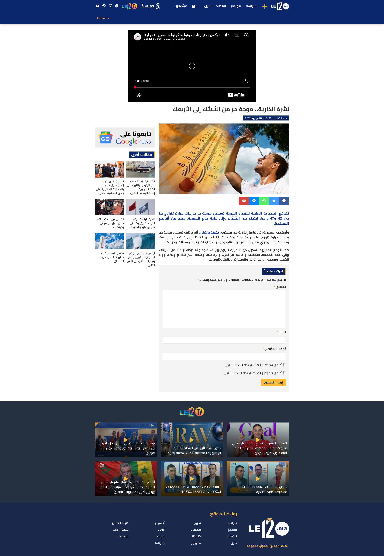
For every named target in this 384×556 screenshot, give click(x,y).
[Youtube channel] (97, 6)
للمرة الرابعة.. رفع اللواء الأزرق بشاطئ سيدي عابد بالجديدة (142, 223)
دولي (161, 529)
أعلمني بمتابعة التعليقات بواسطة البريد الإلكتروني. (253, 364)
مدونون (195, 543)
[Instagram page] (110, 6)
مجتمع (236, 6)
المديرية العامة (264, 213)
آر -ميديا (159, 523)
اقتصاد (221, 6)
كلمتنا (196, 536)
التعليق (280, 286)
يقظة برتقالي (209, 232)
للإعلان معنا (120, 529)
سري (207, 6)
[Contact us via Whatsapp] (104, 6)
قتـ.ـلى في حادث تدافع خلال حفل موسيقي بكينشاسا (110, 223)
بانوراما (160, 543)
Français (103, 18)
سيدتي (196, 529)
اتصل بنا (123, 536)
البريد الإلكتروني (274, 348)
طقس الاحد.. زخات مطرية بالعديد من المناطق (112, 257)
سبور (195, 6)
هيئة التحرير (120, 523)
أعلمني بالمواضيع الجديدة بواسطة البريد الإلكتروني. (252, 372)
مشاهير (181, 6)
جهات (161, 536)
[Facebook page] (116, 6)
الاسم (281, 332)
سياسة (251, 6)
